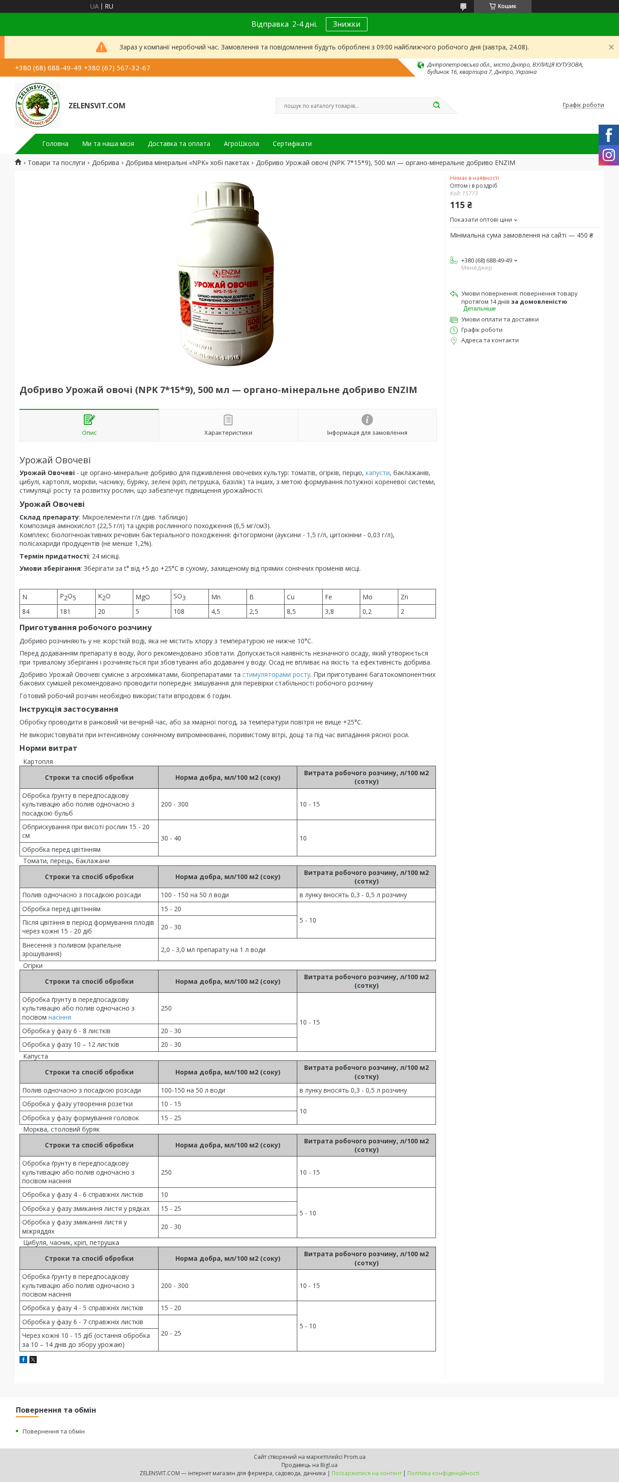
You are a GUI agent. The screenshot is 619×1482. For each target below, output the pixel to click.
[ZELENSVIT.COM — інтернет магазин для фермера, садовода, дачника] (37, 105)
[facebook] (23, 1360)
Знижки (346, 24)
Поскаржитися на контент (366, 1473)
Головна (55, 144)
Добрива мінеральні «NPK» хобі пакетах (187, 163)
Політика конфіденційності (443, 1473)
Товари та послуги (56, 163)
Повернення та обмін (54, 1431)
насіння (59, 1017)
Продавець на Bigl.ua (309, 1465)
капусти (378, 472)
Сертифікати (292, 144)
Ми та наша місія (108, 144)
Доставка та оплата (179, 144)
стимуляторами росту (276, 674)
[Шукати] (436, 105)
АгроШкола (241, 144)
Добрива (105, 163)
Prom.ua (355, 1457)
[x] (33, 1360)
